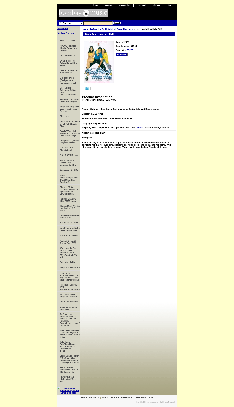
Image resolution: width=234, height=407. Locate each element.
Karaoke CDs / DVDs (69, 223)
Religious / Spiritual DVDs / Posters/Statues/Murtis (70, 287)
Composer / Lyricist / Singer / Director (69, 141)
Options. (140, 127)
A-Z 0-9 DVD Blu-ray (69, 155)
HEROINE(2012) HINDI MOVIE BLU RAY (68, 379)
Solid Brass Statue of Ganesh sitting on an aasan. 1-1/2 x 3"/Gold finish (70, 333)
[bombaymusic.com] (96, 14)
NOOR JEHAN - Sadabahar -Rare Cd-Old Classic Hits (69, 369)
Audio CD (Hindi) (67, 40)
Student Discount (65, 33)
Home (85, 29)
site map (156, 5)
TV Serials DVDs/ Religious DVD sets (68, 295)
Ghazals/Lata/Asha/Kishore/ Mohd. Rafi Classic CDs (70, 124)
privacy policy (124, 5)
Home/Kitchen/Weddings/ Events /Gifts (70, 216)
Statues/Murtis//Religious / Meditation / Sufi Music (70, 208)
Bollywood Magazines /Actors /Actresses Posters (69, 109)
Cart (169, 5)
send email (142, 5)
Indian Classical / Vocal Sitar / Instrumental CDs (68, 162)
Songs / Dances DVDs (70, 268)
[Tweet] (87, 90)
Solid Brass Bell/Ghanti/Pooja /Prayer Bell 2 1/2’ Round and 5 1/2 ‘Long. (68, 346)
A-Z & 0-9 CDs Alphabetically (66, 149)
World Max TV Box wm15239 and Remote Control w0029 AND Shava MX (68, 252)
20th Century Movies (69, 235)
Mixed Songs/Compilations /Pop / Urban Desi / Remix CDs (69, 178)
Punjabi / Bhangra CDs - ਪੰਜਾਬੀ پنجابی (68, 200)
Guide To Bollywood (69, 301)
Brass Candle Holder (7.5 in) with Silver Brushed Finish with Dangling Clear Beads (70, 359)
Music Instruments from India (68, 308)
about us (108, 5)
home (95, 5)
